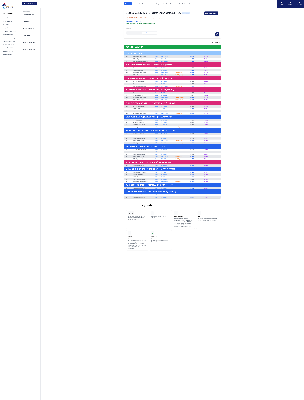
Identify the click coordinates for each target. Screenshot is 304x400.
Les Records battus (28, 32)
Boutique (291, 4)
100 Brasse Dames (138, 70)
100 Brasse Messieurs (139, 188)
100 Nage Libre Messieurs (140, 172)
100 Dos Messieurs (138, 174)
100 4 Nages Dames (138, 111)
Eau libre (165, 4)
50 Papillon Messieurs (139, 136)
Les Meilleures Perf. (28, 25)
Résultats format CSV (29, 49)
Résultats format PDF (29, 39)
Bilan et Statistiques (28, 28)
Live (282, 4)
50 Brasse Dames (137, 68)
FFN (190, 4)
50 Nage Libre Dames (139, 81)
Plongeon (158, 4)
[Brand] (10, 5)
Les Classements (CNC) (9, 38)
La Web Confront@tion (9, 41)
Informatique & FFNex (8, 48)
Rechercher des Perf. (8, 34)
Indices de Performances (9, 31)
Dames (130, 33)
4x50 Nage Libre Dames (139, 56)
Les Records (6, 24)
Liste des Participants (29, 18)
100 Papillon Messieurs (139, 177)
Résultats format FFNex (29, 42)
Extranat (299, 4)
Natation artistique (148, 4)
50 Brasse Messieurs (138, 122)
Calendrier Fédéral (8, 51)
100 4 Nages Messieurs (139, 124)
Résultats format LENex (29, 46)
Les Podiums (26, 21)
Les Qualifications (7, 28)
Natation (127, 4)
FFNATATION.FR (31, 4)
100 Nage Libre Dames (139, 108)
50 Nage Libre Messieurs (139, 149)
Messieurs (137, 33)
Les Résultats (6, 18)
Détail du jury (26, 35)
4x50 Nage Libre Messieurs (140, 61)
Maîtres (184, 4)
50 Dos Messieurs (137, 120)
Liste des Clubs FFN (28, 14)
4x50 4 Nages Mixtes (138, 59)
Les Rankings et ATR (8, 21)
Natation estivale (175, 4)
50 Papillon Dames (138, 95)
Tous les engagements (149, 33)
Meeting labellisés (7, 54)
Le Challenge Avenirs (8, 44)
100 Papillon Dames (138, 165)
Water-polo (137, 4)
